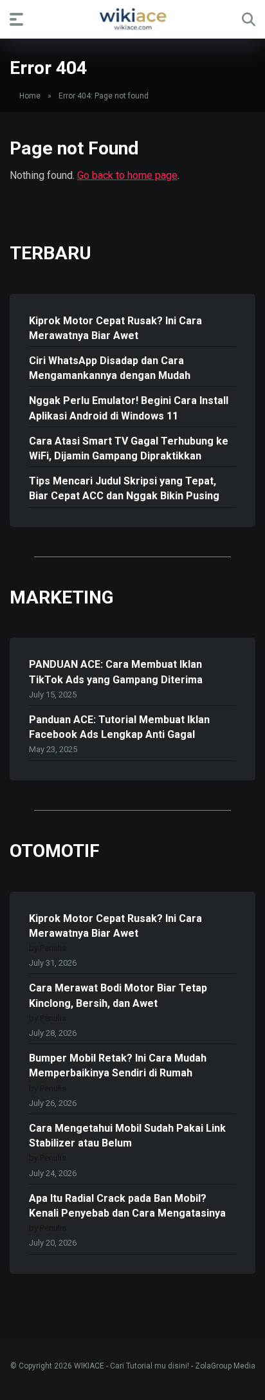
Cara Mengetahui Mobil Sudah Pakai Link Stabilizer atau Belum (127, 1135)
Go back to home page (127, 175)
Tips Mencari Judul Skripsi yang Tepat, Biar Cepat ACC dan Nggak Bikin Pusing (124, 488)
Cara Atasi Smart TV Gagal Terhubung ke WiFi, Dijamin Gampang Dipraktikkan (128, 448)
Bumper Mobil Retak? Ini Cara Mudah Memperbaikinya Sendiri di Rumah (117, 1065)
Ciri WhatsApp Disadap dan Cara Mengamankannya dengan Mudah (109, 368)
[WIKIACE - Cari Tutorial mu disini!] (132, 19)
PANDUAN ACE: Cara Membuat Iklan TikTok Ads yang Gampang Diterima (116, 671)
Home (30, 95)
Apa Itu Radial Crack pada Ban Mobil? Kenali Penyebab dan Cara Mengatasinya (127, 1205)
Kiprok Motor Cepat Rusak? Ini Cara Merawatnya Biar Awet (115, 328)
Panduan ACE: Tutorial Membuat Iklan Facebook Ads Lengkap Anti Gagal (119, 727)
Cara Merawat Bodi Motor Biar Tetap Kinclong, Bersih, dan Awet (118, 995)
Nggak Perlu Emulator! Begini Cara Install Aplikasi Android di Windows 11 (128, 407)
